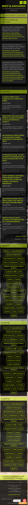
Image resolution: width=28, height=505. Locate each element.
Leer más (23, 111)
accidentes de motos (11, 275)
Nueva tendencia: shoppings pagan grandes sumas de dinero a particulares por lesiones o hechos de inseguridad (12, 179)
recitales (19, 300)
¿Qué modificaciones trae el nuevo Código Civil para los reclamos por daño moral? (12, 200)
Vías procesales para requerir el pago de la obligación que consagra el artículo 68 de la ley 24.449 (13, 46)
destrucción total (9, 258)
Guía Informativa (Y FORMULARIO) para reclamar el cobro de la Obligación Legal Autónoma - (12, 29)
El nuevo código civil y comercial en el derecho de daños (12, 99)
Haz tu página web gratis (13, 503)
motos (21, 311)
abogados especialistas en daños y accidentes (14, 291)
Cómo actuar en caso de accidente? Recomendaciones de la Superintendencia (13, 219)
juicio (21, 275)
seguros (13, 315)
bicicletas (20, 308)
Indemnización (10, 300)
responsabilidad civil (17, 251)
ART (20, 272)
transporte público (9, 308)
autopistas (20, 258)
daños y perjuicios (18, 296)
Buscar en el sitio (21, 2)
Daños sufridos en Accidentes (8, 15)
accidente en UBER (11, 272)
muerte (6, 251)
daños (22, 262)
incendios (18, 304)
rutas (5, 262)
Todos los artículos (21, 236)
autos (14, 311)
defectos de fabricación (14, 254)
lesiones (17, 279)
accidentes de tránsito (13, 283)
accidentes (7, 296)
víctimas (9, 279)
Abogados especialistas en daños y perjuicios (14, 267)
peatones (7, 311)
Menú (24, 2)
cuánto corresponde (13, 287)
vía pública (9, 304)
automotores (13, 262)
